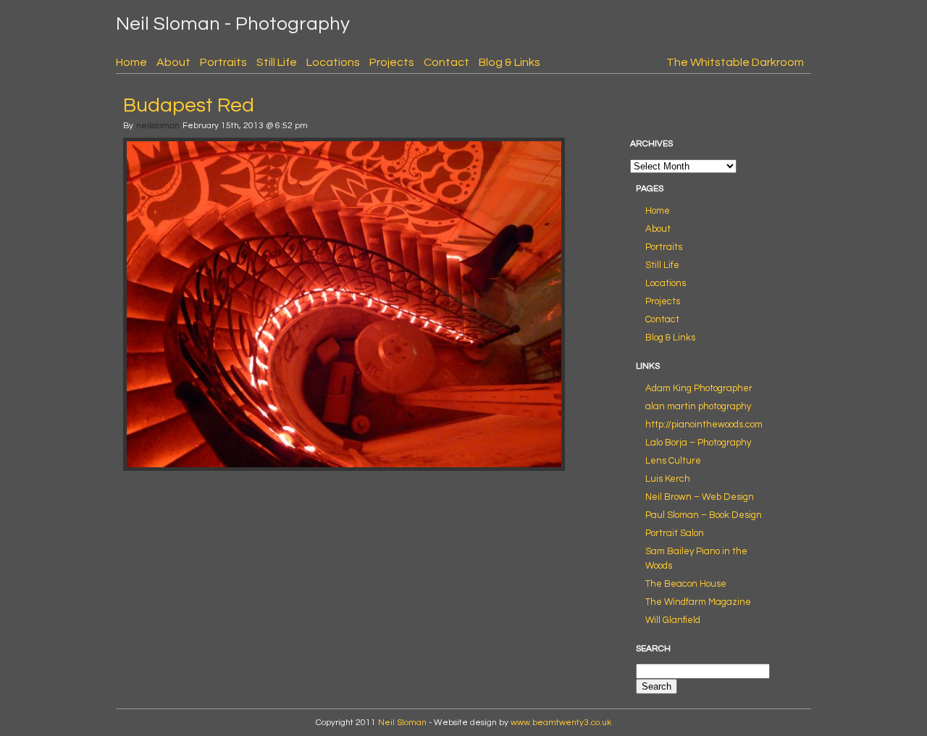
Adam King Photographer (698, 388)
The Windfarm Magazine (698, 602)
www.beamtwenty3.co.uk (561, 722)
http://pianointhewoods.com (704, 424)
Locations (333, 62)
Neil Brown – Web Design (699, 497)
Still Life (276, 62)
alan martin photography (698, 406)
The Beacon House (685, 584)
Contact (446, 62)
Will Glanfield (672, 620)
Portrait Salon (674, 533)
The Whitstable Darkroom (735, 62)
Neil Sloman (402, 722)
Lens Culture (673, 461)
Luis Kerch (667, 479)
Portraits (223, 62)
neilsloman (158, 125)
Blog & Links (509, 62)
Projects (391, 62)
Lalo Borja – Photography (698, 443)
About (173, 62)
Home (131, 62)
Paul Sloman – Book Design (703, 515)
